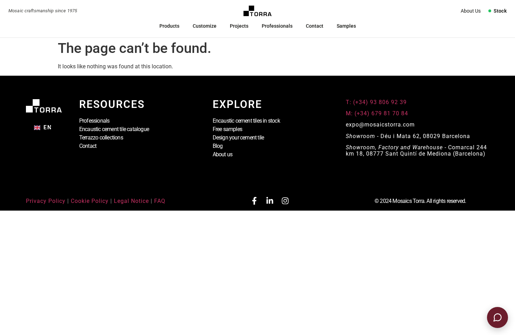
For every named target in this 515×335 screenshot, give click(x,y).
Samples (346, 26)
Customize (205, 26)
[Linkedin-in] (270, 201)
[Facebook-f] (254, 201)
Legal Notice (131, 201)
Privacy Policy (46, 201)
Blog (218, 146)
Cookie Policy (90, 201)
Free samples (227, 129)
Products (169, 26)
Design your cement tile (238, 137)
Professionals (277, 26)
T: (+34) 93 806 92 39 (377, 102)
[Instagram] (285, 201)
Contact (314, 26)
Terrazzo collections (101, 137)
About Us (471, 11)
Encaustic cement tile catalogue (114, 129)
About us (223, 154)
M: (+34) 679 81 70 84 (377, 113)
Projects (239, 26)
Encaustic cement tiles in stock (246, 120)
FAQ (159, 201)
